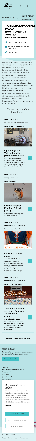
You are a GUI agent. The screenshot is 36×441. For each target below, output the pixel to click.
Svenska (13, 434)
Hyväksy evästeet (17, 414)
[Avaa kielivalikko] (22, 6)
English (8, 434)
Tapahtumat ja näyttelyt (16, 17)
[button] (27, 6)
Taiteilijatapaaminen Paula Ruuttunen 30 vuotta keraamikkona (28, 17)
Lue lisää (8, 405)
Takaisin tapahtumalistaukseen (18, 338)
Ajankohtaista (6, 17)
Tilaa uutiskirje (10, 359)
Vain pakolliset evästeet (17, 420)
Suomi (3, 434)
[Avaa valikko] (33, 6)
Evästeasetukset (17, 426)
